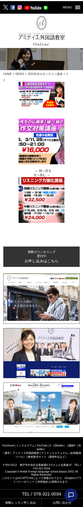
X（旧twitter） (58, 445)
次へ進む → (41, 175)
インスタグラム (25, 445)
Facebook (8, 445)
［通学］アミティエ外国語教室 (21, 453)
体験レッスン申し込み (20, 502)
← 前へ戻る (43, 170)
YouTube (42, 445)
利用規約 (43, 481)
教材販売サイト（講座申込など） (48, 456)
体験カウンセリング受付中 (41, 256)
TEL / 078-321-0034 (41, 494)
